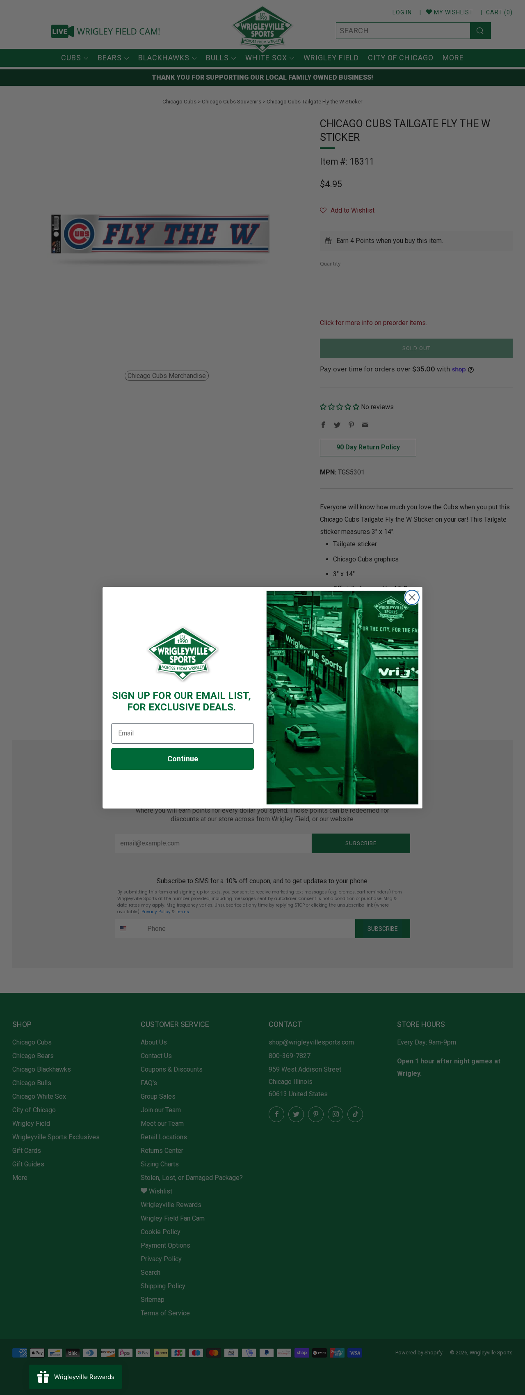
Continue (182, 758)
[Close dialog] (412, 597)
